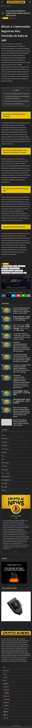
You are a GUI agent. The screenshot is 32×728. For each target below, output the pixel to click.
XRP (25, 273)
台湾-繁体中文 (8, 480)
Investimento (5, 268)
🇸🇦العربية (6, 708)
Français (7, 449)
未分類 (6, 487)
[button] (3, 295)
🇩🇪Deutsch (6, 705)
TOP (4, 667)
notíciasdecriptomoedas (7, 270)
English (6, 442)
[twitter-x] (16, 552)
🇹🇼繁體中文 (6, 693)
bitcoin (15, 266)
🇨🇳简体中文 (6, 690)
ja (5, 456)
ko (5, 459)
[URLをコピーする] (28, 295)
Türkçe (6, 466)
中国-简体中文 (8, 476)
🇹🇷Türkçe (6, 718)
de (5, 435)
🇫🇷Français (6, 702)
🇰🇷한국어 (6, 715)
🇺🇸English (6, 683)
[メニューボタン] (2, 2)
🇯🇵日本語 (6, 711)
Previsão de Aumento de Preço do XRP (16, 101)
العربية (6, 473)
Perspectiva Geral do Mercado (14, 104)
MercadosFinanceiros (14, 268)
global (5, 452)
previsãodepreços (6, 273)
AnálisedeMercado (7, 266)
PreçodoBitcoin (18, 270)
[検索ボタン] (30, 2)
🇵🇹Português (7, 699)
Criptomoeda (21, 266)
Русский (7, 469)
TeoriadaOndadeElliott (17, 273)
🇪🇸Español (6, 686)
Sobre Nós (6, 670)
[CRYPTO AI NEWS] (16, 2)
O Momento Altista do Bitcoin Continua (17, 93)
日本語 (6, 483)
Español (6, 445)
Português (5, 18)
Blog (5, 674)
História (5, 677)
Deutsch (7, 438)
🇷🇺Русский (6, 696)
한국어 (6, 490)
